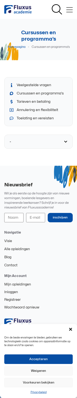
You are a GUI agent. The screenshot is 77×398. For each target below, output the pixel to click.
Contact (11, 265)
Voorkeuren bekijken (38, 382)
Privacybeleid (39, 392)
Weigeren (38, 370)
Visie (8, 241)
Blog (7, 257)
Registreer (12, 299)
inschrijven (60, 217)
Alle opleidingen (17, 249)
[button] (70, 329)
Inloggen (11, 292)
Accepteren (38, 359)
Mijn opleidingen (17, 284)
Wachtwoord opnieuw (21, 307)
